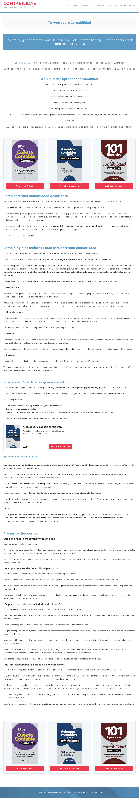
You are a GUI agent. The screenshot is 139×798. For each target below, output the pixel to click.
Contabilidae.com (55, 792)
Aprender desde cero (103, 6)
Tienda (74, 6)
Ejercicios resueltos (86, 6)
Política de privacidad (80, 792)
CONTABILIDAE (19, 3)
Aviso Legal (67, 792)
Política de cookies (96, 792)
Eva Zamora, (24, 63)
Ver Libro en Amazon (24, 186)
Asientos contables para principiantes (42, 427)
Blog (115, 6)
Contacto (122, 6)
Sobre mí (131, 6)
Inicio (68, 6)
